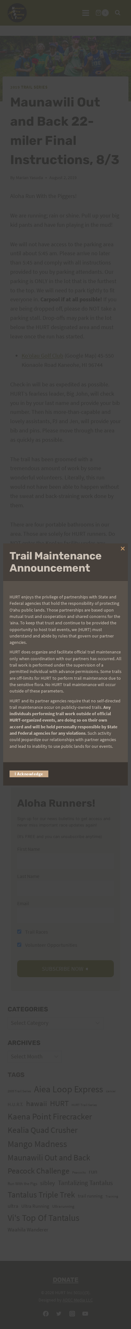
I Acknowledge (29, 774)
